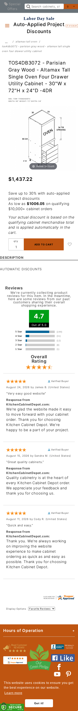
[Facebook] (59, 667)
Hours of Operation (23, 630)
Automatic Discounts (21, 269)
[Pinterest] (68, 674)
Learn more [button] (13, 693)
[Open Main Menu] (7, 25)
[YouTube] (57, 674)
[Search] (28, 6)
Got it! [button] (39, 703)
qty (16, 241)
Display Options (16, 608)
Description (12, 258)
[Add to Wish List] (70, 244)
